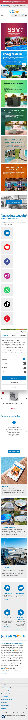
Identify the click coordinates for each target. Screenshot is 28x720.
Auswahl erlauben (14, 382)
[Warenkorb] (25, 15)
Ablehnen (14, 387)
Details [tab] (14, 335)
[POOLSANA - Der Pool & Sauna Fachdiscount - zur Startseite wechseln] (14, 11)
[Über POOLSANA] (14, 551)
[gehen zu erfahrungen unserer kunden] (14, 429)
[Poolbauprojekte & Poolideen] (14, 511)
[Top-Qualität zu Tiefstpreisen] (20, 619)
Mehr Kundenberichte (14, 451)
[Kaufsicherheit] (7, 618)
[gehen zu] (2, 15)
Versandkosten (14, 714)
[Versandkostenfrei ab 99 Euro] (7, 592)
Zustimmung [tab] (5, 335)
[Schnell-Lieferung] (20, 593)
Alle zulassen (14, 378)
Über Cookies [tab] (23, 335)
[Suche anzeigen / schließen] (12, 15)
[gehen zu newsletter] (7, 233)
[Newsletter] (14, 470)
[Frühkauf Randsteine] (14, 149)
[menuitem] (2, 15)
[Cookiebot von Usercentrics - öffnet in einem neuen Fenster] (20, 332)
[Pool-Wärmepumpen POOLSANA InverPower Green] (14, 93)
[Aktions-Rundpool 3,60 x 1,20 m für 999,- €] (14, 64)
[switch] (24, 363)
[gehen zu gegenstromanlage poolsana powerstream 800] (14, 400)
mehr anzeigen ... (4, 673)
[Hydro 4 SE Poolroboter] (14, 121)
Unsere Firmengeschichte (14, 202)
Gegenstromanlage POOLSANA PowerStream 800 (14, 403)
